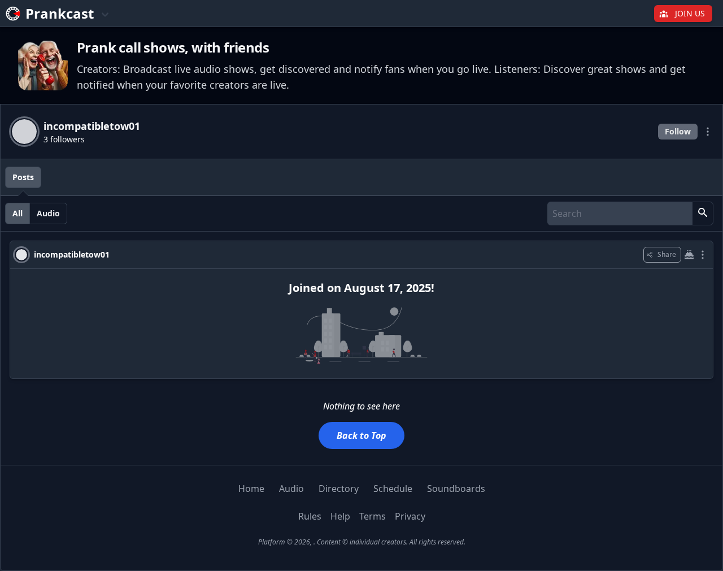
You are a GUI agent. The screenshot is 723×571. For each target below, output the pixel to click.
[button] (702, 213)
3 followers (64, 139)
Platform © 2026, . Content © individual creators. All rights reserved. (361, 542)
